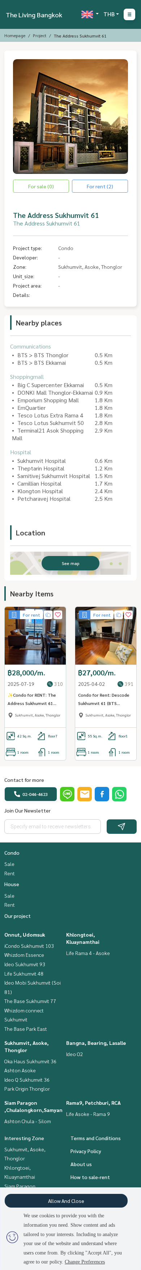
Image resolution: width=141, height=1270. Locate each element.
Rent (9, 873)
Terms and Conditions (95, 1138)
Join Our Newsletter (27, 810)
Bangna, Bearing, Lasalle (96, 1042)
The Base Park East (25, 1028)
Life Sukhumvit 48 (23, 973)
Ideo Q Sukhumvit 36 (27, 1079)
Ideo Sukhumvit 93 (24, 964)
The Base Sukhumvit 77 (30, 1001)
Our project (17, 915)
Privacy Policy (85, 1151)
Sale (9, 863)
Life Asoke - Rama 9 (88, 1114)
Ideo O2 (74, 1054)
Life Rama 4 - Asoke (88, 953)
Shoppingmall (27, 376)
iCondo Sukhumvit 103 (29, 945)
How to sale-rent (90, 1177)
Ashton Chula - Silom (27, 1121)
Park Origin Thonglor (27, 1088)
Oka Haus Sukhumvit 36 (30, 1061)
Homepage (14, 35)
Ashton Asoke (20, 1070)
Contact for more (24, 779)
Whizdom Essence (24, 954)
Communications (30, 346)
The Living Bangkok (34, 14)
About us (81, 1164)
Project (39, 35)
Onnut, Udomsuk (24, 934)
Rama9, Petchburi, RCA (93, 1102)
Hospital (20, 452)
